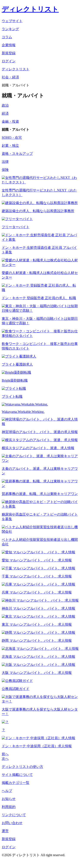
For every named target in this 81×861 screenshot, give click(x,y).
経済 (5, 113)
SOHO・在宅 (12, 137)
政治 (5, 105)
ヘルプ (7, 791)
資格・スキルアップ (17, 153)
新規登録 (9, 839)
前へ (5, 754)
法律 (5, 161)
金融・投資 (10, 121)
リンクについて (14, 815)
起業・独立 (10, 145)
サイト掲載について (17, 775)
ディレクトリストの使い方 (22, 767)
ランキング (10, 29)
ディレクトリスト (30, 9)
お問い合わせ (12, 823)
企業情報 (9, 45)
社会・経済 (10, 77)
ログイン (9, 847)
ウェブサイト (12, 21)
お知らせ (9, 799)
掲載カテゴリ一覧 (15, 783)
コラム (7, 37)
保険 (5, 170)
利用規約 (9, 807)
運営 (5, 831)
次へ (5, 758)
